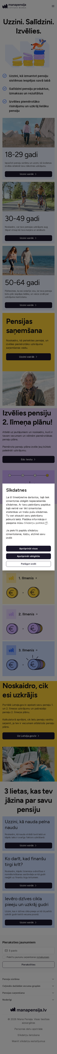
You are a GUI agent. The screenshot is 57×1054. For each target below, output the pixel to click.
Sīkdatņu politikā (34, 522)
